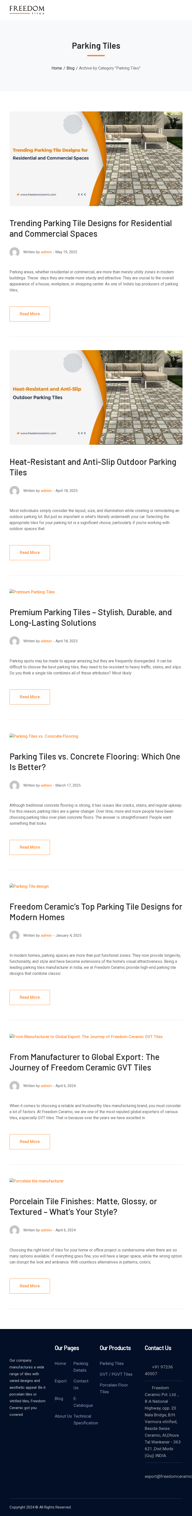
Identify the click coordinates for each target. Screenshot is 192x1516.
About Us (63, 1416)
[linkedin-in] (24, 1428)
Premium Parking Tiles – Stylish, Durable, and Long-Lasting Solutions (91, 617)
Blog (70, 68)
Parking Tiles (112, 1363)
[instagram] (37, 1428)
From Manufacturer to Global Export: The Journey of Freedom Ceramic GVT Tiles (85, 1061)
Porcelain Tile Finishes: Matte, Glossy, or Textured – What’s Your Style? (83, 1206)
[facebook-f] (12, 1428)
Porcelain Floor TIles (114, 1388)
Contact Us (81, 1384)
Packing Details (81, 1367)
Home (57, 68)
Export (61, 1380)
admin (46, 252)
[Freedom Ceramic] (27, 9)
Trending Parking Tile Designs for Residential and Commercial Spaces (91, 228)
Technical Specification (86, 1419)
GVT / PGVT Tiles (116, 1374)
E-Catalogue (83, 1402)
